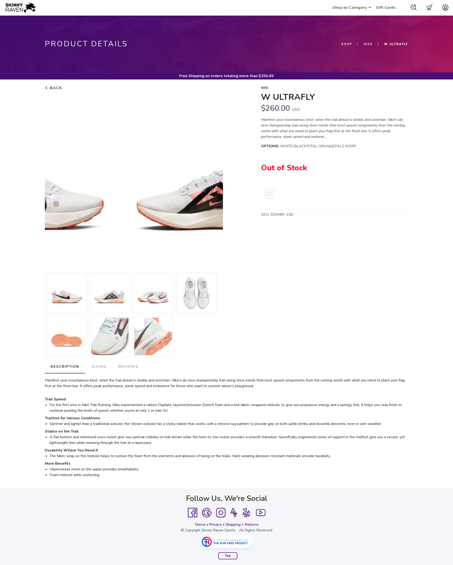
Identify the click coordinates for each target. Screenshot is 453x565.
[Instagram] (221, 513)
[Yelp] (246, 513)
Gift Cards (386, 7)
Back (55, 88)
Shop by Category (349, 7)
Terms (200, 524)
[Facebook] (192, 513)
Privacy (215, 524)
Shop (346, 44)
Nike (368, 44)
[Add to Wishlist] (269, 194)
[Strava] (233, 513)
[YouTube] (261, 513)
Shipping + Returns (242, 524)
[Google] (207, 513)
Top (228, 556)
